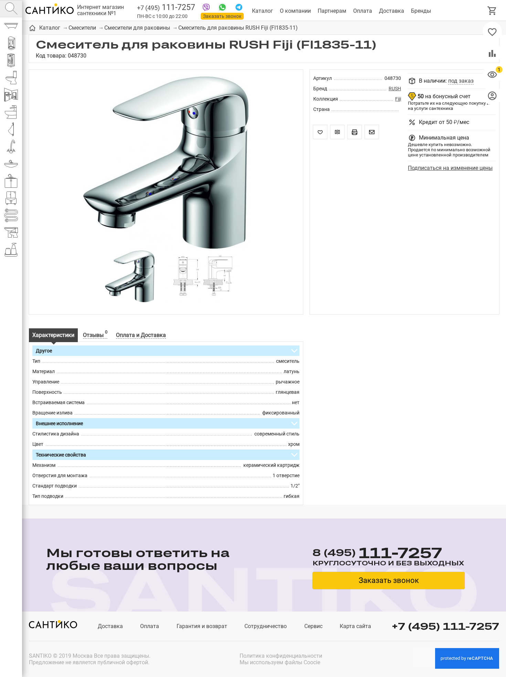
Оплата (362, 11)
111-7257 (166, 7)
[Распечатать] (354, 132)
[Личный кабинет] (492, 95)
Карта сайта (355, 626)
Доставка (391, 11)
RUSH (395, 88)
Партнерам (332, 11)
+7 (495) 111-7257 (445, 626)
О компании (295, 11)
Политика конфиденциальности (281, 656)
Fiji (398, 99)
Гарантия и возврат (202, 626)
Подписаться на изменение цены (450, 168)
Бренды (421, 11)
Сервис (313, 626)
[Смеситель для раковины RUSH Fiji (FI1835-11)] (166, 163)
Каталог (262, 11)
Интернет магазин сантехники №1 (100, 10)
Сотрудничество (265, 626)
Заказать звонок (222, 16)
